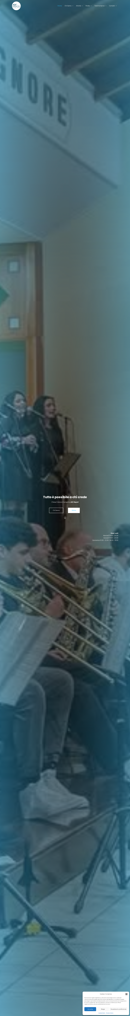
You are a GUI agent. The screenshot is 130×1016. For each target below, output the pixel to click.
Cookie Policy (101, 1013)
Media (88, 6)
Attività (78, 6)
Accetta (90, 1009)
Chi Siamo (68, 6)
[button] (126, 994)
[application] (72, 5)
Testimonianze (99, 6)
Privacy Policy (109, 1013)
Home (59, 6)
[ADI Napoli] (16, 5)
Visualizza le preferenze (118, 1009)
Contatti (112, 6)
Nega (103, 1009)
